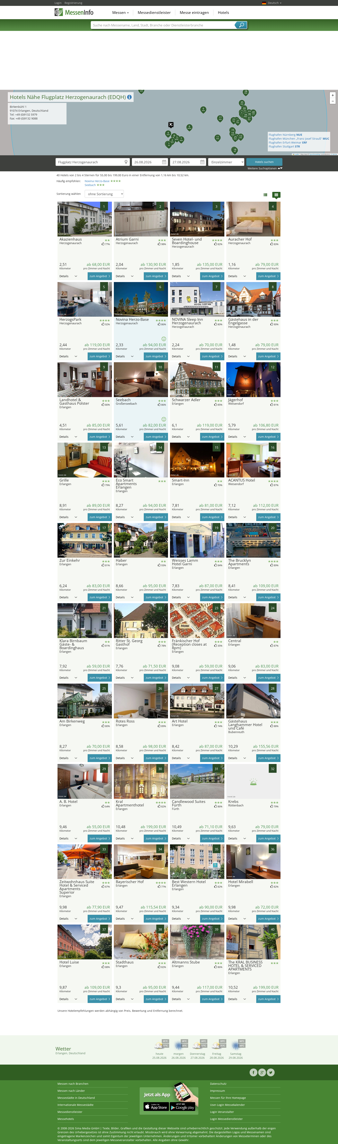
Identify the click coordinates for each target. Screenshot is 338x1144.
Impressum (217, 1091)
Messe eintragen (194, 12)
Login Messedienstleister (226, 1119)
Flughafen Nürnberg (285, 135)
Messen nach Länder (71, 1091)
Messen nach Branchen (73, 1084)
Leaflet (296, 154)
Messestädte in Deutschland (76, 1098)
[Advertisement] (169, 60)
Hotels (223, 12)
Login (58, 3)
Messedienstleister (154, 12)
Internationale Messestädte (75, 1105)
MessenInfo (74, 12)
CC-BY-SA (334, 154)
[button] (169, 122)
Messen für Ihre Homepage (228, 1098)
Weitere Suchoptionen (262, 168)
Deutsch (274, 3)
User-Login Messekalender (227, 1105)
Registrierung (73, 3)
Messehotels (66, 1119)
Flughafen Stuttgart (284, 146)
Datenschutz (218, 1084)
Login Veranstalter (222, 1112)
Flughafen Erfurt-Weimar (288, 142)
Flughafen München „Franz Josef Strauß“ (299, 138)
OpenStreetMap (314, 154)
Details (63, 276)
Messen (119, 12)
